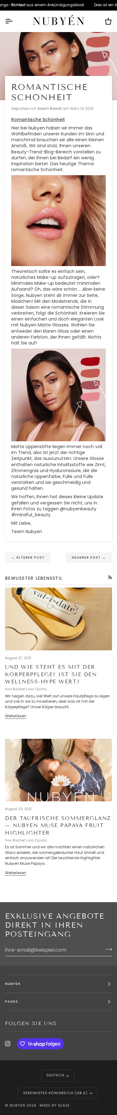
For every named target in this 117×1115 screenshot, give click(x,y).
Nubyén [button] (13, 983)
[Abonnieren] (107, 949)
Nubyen (17, 1105)
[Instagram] (8, 1044)
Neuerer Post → (89, 557)
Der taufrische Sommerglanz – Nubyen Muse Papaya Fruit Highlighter (58, 825)
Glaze (64, 1105)
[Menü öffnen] (14, 21)
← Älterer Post (28, 557)
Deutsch (55, 1075)
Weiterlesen (15, 716)
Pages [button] (11, 1001)
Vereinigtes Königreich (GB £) (55, 1093)
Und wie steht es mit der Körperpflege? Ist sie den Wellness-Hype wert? (51, 674)
